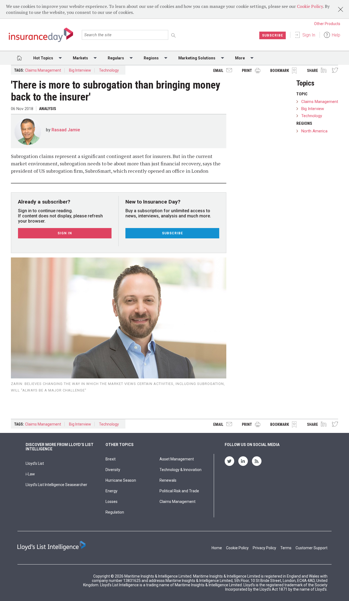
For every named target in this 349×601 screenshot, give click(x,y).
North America (314, 131)
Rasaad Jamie (66, 129)
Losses (112, 501)
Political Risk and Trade (179, 491)
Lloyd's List (35, 463)
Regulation (115, 512)
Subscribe (272, 35)
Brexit (111, 459)
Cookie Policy (310, 6)
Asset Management (177, 459)
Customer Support (311, 548)
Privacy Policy (264, 548)
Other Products (327, 24)
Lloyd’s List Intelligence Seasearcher (56, 484)
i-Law (30, 474)
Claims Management (43, 70)
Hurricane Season (121, 480)
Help (336, 35)
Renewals (168, 480)
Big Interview (80, 70)
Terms (285, 548)
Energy (112, 491)
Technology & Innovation (180, 470)
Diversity (113, 470)
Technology (109, 70)
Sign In (308, 35)
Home (217, 548)
